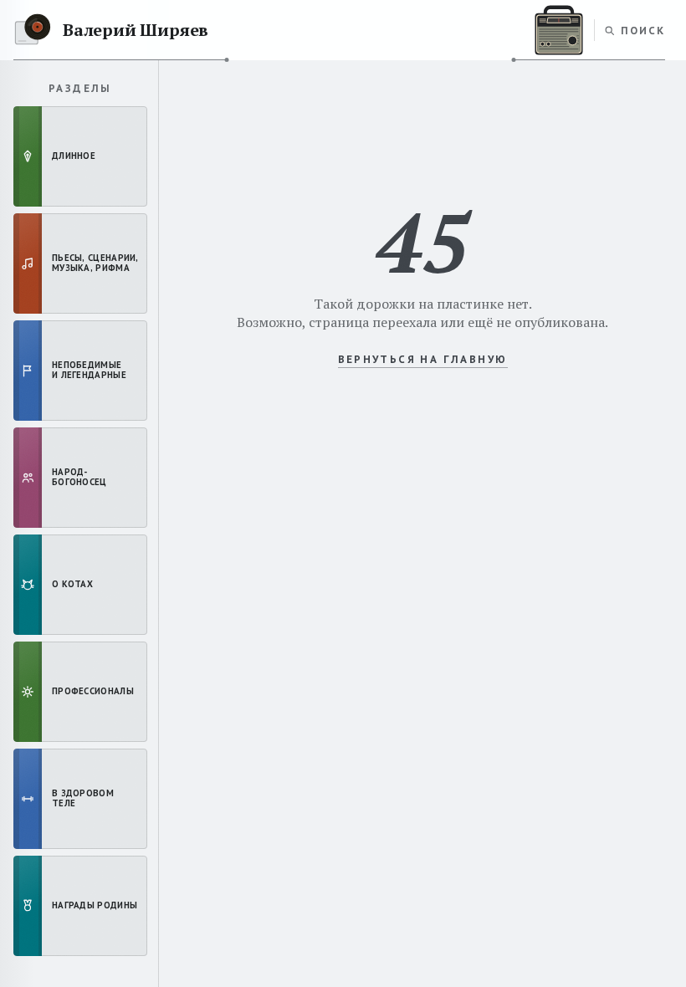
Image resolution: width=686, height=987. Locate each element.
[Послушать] (559, 30)
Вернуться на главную (423, 359)
